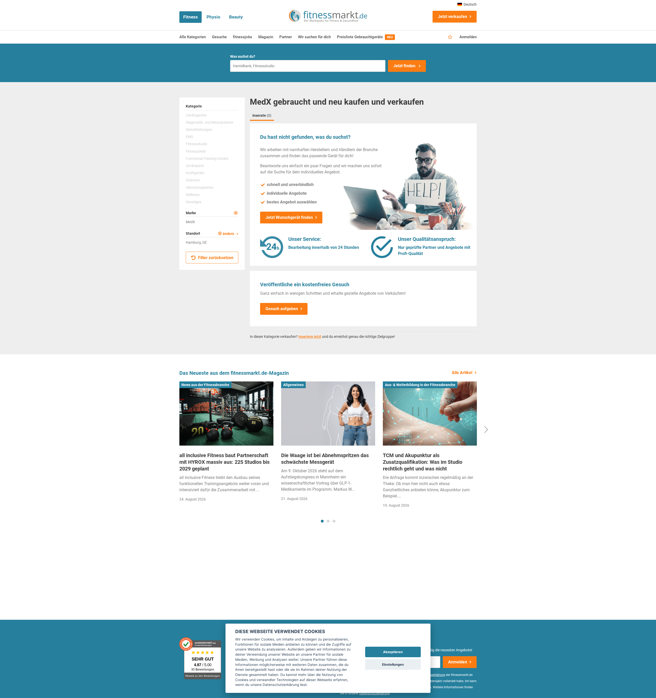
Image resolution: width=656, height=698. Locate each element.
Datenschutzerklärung (374, 693)
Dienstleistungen (199, 129)
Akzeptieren (393, 652)
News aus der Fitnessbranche (205, 385)
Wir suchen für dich (314, 37)
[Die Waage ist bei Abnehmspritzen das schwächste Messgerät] (328, 413)
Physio (213, 16)
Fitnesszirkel (196, 151)
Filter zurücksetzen (215, 257)
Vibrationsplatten (199, 187)
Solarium (193, 180)
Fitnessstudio (196, 144)
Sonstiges (193, 202)
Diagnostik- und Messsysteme (209, 122)
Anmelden (468, 37)
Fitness (190, 16)
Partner (285, 37)
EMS (189, 137)
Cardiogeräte (196, 115)
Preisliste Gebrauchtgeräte (365, 37)
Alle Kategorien (192, 37)
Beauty (236, 16)
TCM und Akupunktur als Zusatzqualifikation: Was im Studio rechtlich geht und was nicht (422, 462)
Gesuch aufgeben (281, 308)
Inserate (261, 115)
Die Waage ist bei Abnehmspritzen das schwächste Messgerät (325, 458)
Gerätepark (195, 166)
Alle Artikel (462, 372)
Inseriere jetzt (310, 337)
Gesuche (219, 37)
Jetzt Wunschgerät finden (289, 217)
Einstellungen (393, 664)
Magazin (265, 37)
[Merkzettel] (450, 37)
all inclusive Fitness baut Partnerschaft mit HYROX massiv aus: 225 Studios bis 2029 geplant (224, 462)
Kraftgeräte (195, 173)
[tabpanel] (226, 443)
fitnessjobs (242, 37)
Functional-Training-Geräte (207, 158)
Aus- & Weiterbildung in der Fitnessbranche (420, 385)
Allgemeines (293, 385)
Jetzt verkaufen (452, 16)
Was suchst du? (242, 56)
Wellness (193, 195)
